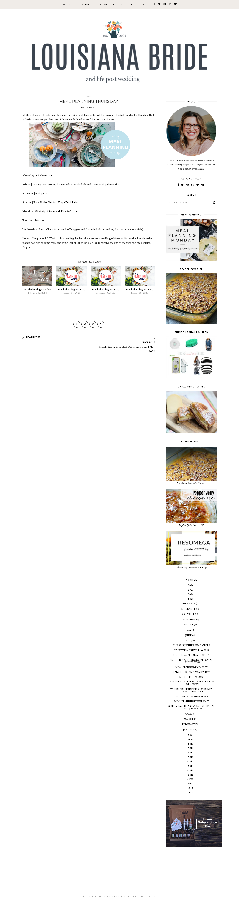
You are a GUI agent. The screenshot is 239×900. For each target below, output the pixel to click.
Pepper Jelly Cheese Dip (191, 525)
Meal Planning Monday (191, 667)
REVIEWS (118, 4)
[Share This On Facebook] (76, 324)
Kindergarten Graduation (191, 655)
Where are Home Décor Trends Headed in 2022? (191, 690)
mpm (88, 96)
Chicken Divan (45, 175)
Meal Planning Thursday (191, 701)
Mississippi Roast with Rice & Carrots (57, 211)
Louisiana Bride (111, 897)
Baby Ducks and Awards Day (191, 672)
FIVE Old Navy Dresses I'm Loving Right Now (191, 661)
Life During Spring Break (191, 696)
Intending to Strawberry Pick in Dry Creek (191, 682)
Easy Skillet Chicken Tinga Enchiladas (55, 202)
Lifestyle (136, 4)
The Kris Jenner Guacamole (191, 645)
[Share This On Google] (100, 324)
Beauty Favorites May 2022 (191, 650)
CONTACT (83, 4)
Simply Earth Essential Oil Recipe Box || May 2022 (191, 707)
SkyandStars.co (147, 897)
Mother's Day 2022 (191, 677)
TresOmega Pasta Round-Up (191, 567)
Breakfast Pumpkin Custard (191, 483)
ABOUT (67, 4)
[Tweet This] (84, 324)
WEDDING (101, 4)
